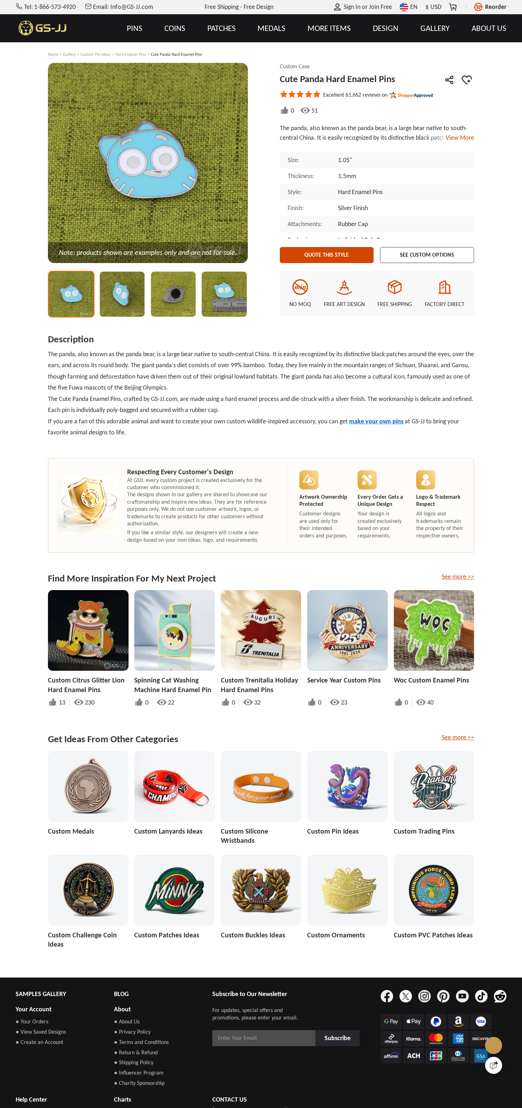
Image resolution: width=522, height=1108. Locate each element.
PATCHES (221, 28)
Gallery (69, 54)
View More (458, 137)
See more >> (458, 576)
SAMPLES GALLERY (41, 994)
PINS (134, 28)
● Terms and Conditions (141, 1042)
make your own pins (376, 421)
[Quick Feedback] (493, 1065)
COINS (174, 28)
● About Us (127, 1021)
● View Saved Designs (41, 1031)
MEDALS (271, 28)
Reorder (495, 7)
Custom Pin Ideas (95, 54)
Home (53, 54)
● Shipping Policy (133, 1062)
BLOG (121, 994)
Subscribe (339, 1037)
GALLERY (435, 28)
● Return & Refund (136, 1052)
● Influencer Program (139, 1072)
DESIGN (385, 28)
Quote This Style (327, 253)
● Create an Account (39, 1042)
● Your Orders (32, 1021)
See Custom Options (427, 253)
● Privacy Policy (132, 1031)
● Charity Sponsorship (139, 1083)
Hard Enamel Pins (130, 54)
